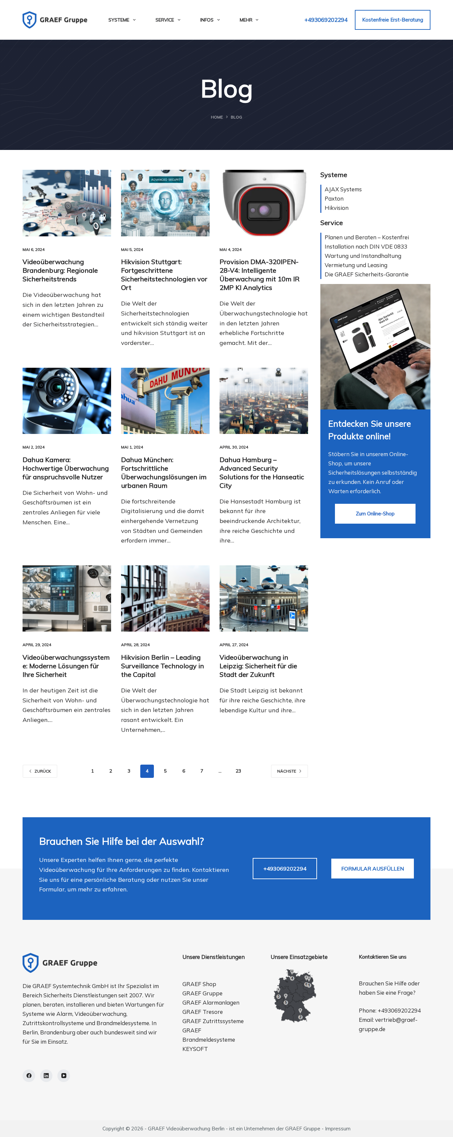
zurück (42, 771)
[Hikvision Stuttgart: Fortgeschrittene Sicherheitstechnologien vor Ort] (165, 203)
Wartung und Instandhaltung (363, 255)
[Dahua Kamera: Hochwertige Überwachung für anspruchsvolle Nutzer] (67, 401)
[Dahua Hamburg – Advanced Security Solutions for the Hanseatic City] (264, 401)
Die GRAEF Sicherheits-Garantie (367, 274)
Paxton (334, 198)
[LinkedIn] (46, 1075)
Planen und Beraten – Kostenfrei (367, 237)
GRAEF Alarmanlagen (210, 1002)
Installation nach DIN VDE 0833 (366, 246)
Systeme (118, 20)
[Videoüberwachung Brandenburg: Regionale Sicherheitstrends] (67, 203)
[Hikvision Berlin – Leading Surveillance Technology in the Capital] (165, 598)
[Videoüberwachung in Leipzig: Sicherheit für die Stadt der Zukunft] (264, 598)
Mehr (246, 20)
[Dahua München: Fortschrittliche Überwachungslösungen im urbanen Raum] (165, 401)
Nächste (286, 771)
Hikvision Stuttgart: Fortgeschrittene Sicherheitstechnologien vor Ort (164, 275)
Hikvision (337, 207)
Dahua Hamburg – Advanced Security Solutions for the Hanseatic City (262, 472)
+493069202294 (326, 19)
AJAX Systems (343, 189)
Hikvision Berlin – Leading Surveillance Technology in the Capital (162, 666)
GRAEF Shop (199, 983)
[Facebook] (29, 1075)
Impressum (338, 1128)
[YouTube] (63, 1075)
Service (165, 20)
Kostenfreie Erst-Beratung (392, 20)
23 (238, 771)
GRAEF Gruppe (202, 993)
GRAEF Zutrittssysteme (213, 1021)
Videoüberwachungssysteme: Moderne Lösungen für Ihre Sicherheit (66, 666)
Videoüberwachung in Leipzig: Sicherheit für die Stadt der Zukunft (258, 666)
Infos (207, 20)
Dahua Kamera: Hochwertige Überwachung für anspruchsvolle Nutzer (66, 468)
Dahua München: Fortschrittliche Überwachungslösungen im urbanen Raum (164, 472)
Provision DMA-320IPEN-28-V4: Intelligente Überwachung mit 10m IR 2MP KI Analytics (259, 275)
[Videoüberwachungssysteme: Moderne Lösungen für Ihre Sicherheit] (67, 598)
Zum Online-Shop (375, 513)
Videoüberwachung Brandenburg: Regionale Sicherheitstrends (60, 270)
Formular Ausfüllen (372, 868)
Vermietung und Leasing (356, 264)
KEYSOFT (195, 1048)
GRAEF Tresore (202, 1011)
